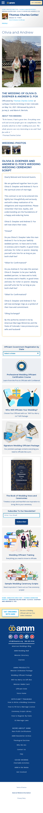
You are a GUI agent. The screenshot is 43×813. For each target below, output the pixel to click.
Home (4, 9)
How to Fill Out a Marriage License (21, 707)
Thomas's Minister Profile (27, 9)
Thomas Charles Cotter (24, 101)
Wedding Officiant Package (21, 675)
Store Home (21, 693)
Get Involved (21, 772)
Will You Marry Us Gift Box (21, 680)
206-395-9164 (29, 641)
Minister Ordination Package (21, 671)
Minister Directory (12, 9)
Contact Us (21, 749)
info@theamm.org (16, 641)
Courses (21, 660)
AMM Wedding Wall (21, 651)
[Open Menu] (4, 3)
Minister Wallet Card (22, 684)
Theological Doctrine (22, 740)
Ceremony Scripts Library (21, 711)
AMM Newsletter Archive (21, 736)
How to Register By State (21, 716)
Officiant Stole (21, 689)
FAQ (21, 754)
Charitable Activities (21, 763)
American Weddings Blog (21, 646)
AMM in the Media (21, 767)
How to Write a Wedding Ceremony (21, 702)
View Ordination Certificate (17, 20)
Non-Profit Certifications (21, 731)
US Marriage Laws (21, 720)
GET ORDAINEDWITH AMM (10, 613)
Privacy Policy (22, 798)
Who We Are (21, 745)
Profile (5, 23)
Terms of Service (21, 787)
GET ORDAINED (36, 2)
